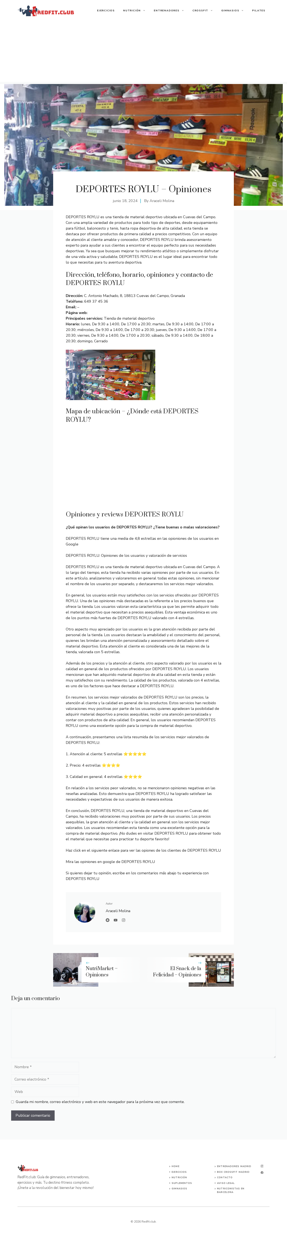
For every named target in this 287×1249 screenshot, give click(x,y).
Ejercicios (106, 10)
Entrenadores (166, 10)
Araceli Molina (162, 200)
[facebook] (262, 1172)
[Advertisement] (143, 52)
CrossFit (200, 10)
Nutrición (132, 10)
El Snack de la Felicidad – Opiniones (177, 971)
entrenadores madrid (234, 1166)
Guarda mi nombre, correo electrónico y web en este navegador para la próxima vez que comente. (100, 1101)
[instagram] (262, 1166)
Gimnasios (230, 10)
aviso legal (226, 1183)
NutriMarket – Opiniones (102, 971)
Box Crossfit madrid (233, 1172)
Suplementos (182, 1183)
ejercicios (179, 1172)
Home (175, 1166)
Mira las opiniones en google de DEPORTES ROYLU (110, 861)
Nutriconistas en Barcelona (230, 1190)
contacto (225, 1177)
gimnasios (179, 1188)
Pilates (258, 10)
